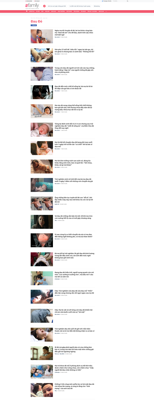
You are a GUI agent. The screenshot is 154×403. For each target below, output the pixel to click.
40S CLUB (101, 11)
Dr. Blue (37, 1)
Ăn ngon (83, 11)
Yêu (56, 220)
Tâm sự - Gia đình (92, 11)
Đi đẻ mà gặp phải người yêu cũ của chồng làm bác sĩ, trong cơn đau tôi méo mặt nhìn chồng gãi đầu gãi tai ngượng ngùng (74, 349)
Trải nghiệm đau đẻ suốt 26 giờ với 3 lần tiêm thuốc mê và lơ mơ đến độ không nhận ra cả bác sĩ (74, 330)
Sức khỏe (69, 11)
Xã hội (38, 11)
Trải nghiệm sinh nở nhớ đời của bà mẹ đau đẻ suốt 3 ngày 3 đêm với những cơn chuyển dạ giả (74, 180)
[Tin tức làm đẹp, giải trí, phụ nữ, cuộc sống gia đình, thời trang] (32, 6)
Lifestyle (31, 11)
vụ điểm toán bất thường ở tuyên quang (80, 6)
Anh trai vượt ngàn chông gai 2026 (57, 6)
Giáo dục (53, 11)
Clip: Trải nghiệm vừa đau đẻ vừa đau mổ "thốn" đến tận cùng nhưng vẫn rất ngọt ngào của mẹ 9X (74, 292)
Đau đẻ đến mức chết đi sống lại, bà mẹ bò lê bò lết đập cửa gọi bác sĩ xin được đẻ (74, 87)
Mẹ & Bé (47, 11)
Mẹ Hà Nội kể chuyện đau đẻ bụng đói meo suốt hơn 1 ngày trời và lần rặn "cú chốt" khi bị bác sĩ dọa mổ (73, 144)
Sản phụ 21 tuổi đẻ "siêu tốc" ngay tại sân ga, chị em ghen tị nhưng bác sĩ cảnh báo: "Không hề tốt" (74, 50)
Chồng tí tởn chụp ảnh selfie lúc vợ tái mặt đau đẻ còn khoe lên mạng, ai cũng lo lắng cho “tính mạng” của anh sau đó (74, 386)
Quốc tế (57, 204)
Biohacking (97, 6)
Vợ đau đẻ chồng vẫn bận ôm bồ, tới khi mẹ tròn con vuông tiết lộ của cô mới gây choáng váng (73, 217)
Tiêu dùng (76, 11)
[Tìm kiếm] (127, 1)
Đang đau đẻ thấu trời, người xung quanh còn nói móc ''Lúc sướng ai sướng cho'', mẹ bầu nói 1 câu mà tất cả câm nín (74, 274)
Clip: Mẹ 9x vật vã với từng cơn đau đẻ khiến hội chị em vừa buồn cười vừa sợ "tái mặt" (74, 311)
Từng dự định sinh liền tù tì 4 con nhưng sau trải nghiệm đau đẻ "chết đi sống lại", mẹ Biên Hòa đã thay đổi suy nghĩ (74, 126)
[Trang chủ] (26, 11)
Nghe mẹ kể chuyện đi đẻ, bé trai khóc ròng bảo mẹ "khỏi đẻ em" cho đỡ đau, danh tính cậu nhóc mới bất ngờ (74, 32)
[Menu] (106, 11)
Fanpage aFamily (107, 1)
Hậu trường (61, 11)
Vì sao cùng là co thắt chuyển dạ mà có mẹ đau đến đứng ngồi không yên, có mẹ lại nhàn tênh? (73, 235)
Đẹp (42, 11)
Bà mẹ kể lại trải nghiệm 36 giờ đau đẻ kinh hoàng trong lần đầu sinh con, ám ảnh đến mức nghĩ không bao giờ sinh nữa (74, 255)
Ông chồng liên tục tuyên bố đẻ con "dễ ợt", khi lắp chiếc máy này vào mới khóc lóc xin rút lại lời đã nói (74, 199)
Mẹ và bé (57, 37)
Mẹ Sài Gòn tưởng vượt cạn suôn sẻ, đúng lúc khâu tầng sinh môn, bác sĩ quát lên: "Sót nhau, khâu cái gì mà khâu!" (73, 163)
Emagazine (29, 1)
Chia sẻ (34, 25)
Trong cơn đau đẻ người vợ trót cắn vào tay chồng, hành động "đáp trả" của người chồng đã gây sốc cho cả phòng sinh (75, 70)
